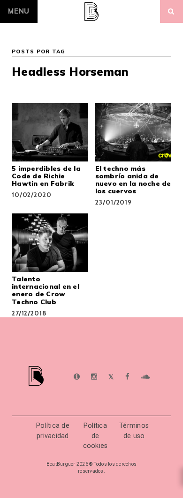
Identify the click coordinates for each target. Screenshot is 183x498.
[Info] (77, 377)
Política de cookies (95, 436)
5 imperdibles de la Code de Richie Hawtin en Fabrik (46, 176)
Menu (19, 11)
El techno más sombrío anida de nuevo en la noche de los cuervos (133, 179)
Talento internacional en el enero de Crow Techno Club (45, 290)
